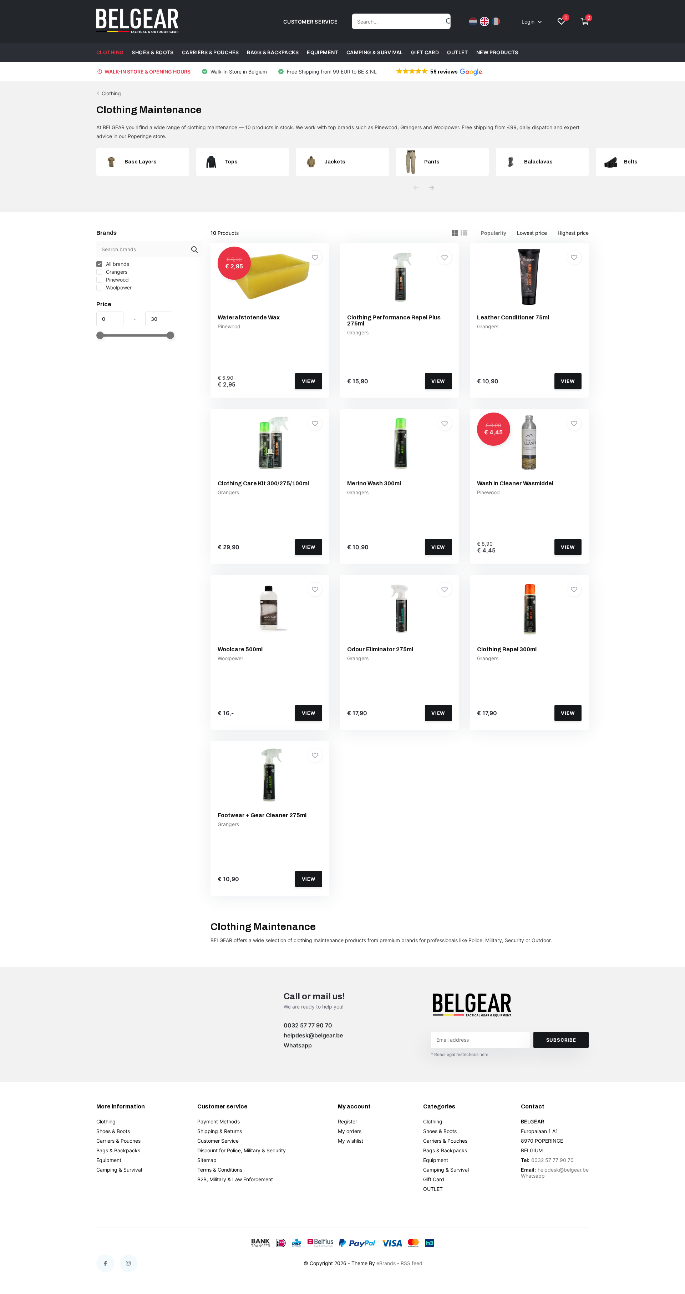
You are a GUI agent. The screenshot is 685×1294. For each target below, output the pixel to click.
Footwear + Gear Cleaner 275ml (262, 815)
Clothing (109, 52)
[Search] (449, 21)
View (309, 381)
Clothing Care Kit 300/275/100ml (263, 483)
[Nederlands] (473, 21)
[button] (438, 71)
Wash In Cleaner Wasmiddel (515, 483)
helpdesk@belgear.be (313, 1035)
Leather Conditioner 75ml (513, 317)
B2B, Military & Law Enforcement (235, 1179)
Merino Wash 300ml (374, 483)
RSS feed (411, 1263)
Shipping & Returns (219, 1131)
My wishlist (350, 1141)
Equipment (322, 52)
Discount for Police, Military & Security (241, 1150)
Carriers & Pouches (210, 52)
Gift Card (425, 52)
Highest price (573, 233)
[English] (484, 21)
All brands (117, 264)
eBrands (386, 1263)
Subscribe (561, 1040)
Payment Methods (218, 1121)
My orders (349, 1131)
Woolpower (118, 287)
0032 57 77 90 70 (308, 1025)
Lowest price (532, 233)
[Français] (496, 21)
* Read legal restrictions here (459, 1054)
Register (347, 1121)
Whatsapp (298, 1045)
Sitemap (207, 1160)
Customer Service (218, 1141)
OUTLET (457, 52)
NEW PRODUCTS (497, 52)
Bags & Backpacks (273, 52)
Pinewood (117, 280)
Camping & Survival (374, 52)
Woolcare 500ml (240, 649)
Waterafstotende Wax (249, 317)
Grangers (116, 272)
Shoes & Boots (152, 52)
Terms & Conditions (219, 1170)
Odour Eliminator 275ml (380, 649)
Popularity (493, 233)
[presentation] (415, 187)
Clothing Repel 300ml (507, 649)
